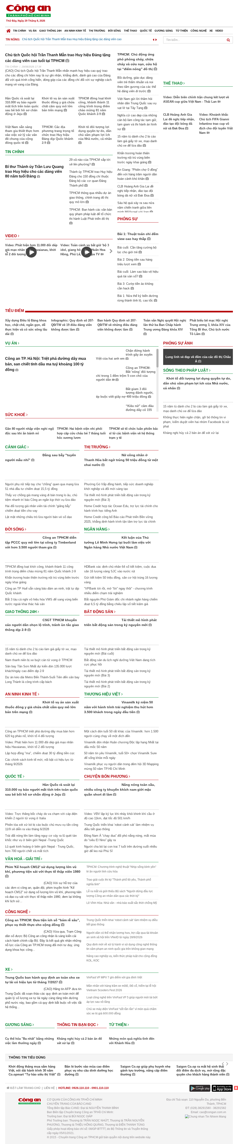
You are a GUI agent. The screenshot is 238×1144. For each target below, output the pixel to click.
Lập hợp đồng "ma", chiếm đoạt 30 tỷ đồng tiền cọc (40, 753)
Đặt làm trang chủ (25, 1088)
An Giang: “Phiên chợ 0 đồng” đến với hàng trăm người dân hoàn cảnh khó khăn (137, 174)
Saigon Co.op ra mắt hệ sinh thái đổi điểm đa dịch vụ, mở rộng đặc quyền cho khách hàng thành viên (201, 1070)
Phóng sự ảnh (178, 343)
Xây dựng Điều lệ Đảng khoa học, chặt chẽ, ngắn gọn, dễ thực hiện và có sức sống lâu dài (26, 327)
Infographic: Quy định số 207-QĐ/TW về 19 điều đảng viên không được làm (72, 325)
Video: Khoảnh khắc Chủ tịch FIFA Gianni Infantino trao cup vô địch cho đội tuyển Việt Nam (216, 123)
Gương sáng (164, 30)
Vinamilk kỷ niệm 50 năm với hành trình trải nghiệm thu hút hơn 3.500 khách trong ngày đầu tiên (118, 707)
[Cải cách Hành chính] (198, 75)
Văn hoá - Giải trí (23, 859)
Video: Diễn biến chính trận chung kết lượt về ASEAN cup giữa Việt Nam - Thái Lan (196, 99)
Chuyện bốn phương (106, 776)
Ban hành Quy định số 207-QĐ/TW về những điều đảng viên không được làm (117, 325)
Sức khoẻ (15, 415)
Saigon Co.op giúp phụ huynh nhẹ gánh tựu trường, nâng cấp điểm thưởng (145, 1070)
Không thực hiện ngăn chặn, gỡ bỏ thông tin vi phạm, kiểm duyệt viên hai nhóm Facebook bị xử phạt (196, 422)
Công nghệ (199, 30)
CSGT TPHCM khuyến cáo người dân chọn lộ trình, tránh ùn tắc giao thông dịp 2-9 (42, 625)
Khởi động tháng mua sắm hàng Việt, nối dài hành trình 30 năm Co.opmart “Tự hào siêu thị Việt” (33, 1070)
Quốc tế (146, 30)
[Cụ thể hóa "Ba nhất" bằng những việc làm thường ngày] (30, 1033)
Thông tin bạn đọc (77, 1025)
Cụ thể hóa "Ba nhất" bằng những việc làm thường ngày (29, 1041)
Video (219, 30)
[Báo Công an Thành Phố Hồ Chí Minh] (8, 30)
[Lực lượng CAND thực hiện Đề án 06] (198, 68)
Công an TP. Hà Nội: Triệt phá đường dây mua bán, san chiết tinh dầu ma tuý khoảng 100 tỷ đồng (45, 364)
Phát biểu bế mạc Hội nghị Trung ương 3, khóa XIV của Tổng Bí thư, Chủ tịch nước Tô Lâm (210, 327)
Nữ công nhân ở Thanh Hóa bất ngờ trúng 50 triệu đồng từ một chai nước (121, 460)
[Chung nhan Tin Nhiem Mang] (205, 1116)
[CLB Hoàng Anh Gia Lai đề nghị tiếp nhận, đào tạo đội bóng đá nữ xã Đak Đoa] (180, 110)
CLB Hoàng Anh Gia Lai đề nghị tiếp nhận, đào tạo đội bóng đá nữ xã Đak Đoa (135, 191)
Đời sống (114, 30)
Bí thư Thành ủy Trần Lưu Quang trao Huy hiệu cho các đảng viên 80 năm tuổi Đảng (34, 171)
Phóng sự (127, 219)
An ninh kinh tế (75, 30)
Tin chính (19, 30)
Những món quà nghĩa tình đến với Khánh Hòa (131, 1041)
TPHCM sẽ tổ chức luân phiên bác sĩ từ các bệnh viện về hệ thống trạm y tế (133, 433)
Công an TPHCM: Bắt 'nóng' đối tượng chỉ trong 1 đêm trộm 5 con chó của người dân (125, 373)
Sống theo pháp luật (186, 370)
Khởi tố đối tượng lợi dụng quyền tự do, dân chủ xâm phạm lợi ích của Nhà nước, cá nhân (95, 133)
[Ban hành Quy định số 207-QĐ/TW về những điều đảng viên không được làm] (119, 317)
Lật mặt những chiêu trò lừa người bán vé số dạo (38, 517)
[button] (153, 39)
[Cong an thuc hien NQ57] (198, 61)
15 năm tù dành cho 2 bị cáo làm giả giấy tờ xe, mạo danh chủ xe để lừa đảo (137, 141)
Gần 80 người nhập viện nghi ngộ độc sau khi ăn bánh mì (29, 431)
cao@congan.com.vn (212, 1112)
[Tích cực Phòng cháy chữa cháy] (198, 55)
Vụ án (32, 30)
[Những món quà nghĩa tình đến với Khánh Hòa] (134, 1033)
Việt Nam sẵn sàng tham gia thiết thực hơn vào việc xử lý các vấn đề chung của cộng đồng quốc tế (22, 134)
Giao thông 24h (50, 30)
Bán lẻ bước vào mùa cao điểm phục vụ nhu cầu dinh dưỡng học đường (89, 1070)
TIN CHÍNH (11, 66)
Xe (211, 30)
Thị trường (97, 30)
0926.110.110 (80, 1088)
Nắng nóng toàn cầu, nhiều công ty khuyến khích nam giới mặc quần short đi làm (119, 789)
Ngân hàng (96, 529)
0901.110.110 (100, 1088)
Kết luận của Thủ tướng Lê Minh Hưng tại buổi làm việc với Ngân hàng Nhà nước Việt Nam (117, 542)
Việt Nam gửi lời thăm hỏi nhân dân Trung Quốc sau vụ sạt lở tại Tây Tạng (136, 103)
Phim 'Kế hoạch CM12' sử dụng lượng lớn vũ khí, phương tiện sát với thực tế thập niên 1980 (42, 869)
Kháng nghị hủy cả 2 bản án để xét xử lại (79, 1041)
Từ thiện (182, 30)
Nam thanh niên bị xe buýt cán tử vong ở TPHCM (38, 660)
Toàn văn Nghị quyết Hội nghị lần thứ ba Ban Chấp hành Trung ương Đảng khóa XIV (164, 325)
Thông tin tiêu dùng (27, 1057)
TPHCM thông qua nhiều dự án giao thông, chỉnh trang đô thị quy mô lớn (90, 197)
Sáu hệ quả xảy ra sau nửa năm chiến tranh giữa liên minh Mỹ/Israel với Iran (135, 207)
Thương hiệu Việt (102, 694)
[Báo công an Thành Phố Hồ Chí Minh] (28, 10)
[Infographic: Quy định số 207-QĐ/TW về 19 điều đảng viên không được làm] (72, 317)
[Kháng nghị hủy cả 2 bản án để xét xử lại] (81, 1033)
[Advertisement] (148, 13)
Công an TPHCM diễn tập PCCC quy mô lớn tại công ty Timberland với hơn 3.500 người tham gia (40, 542)
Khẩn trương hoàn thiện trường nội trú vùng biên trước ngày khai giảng (133, 157)
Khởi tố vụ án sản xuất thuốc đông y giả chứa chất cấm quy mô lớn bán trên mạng (58, 104)
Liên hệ (49, 1088)
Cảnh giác (16, 447)
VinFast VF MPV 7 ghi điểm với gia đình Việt (114, 977)
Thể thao (130, 30)
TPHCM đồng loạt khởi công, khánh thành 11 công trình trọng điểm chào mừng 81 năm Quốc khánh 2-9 (94, 106)
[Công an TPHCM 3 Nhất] (198, 48)
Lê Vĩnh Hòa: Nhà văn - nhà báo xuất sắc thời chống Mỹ (121, 903)
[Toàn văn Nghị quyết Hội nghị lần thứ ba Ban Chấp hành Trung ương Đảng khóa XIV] (165, 317)
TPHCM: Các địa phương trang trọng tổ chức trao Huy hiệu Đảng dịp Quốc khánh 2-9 (58, 134)
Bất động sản (99, 612)
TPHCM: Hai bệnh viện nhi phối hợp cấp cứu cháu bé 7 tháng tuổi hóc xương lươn (81, 433)
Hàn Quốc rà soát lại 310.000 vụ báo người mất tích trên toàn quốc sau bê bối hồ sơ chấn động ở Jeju (22, 106)
